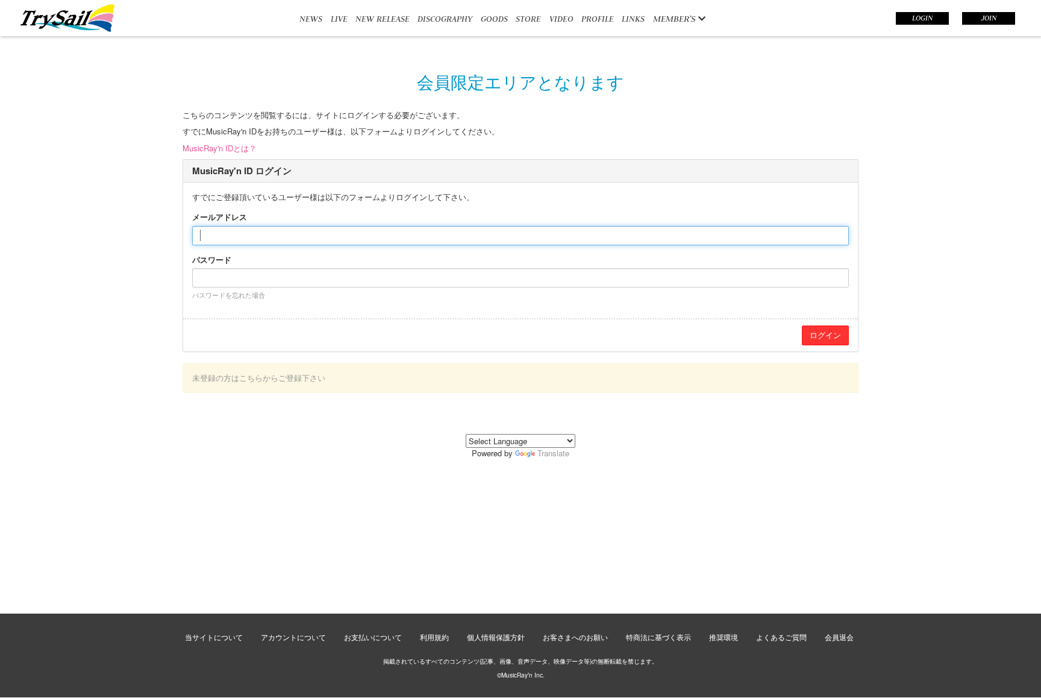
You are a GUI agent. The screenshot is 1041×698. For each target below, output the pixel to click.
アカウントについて (293, 637)
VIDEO (561, 18)
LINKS (633, 18)
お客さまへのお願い (575, 637)
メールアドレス (219, 217)
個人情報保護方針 (496, 637)
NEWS (310, 18)
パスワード (211, 259)
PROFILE (597, 18)
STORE (528, 18)
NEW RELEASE (382, 18)
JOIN (988, 18)
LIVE (339, 18)
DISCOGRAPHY (444, 18)
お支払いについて (373, 637)
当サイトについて (214, 637)
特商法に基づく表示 (658, 637)
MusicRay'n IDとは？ (220, 148)
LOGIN (922, 18)
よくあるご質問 (781, 637)
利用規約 (434, 637)
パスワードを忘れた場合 (228, 295)
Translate (553, 453)
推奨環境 (723, 637)
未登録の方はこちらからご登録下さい (258, 377)
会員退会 (839, 637)
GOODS (494, 18)
